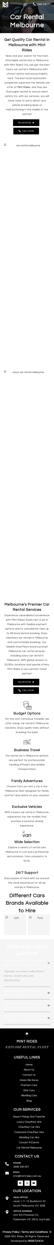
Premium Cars (29, 1085)
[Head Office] (8, 1199)
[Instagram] (27, 1183)
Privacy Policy (11, 1232)
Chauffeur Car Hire (29, 1127)
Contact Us (29, 1075)
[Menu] (25, 4)
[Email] (8, 1173)
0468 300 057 (21, 1167)
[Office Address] (8, 1212)
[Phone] (8, 1164)
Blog (29, 1100)
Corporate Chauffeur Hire (29, 1132)
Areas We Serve (29, 1080)
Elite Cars (29, 1090)
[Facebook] (20, 1183)
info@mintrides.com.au (27, 1176)
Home (29, 1064)
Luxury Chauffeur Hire (29, 1122)
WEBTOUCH (35, 1241)
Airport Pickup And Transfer (29, 1116)
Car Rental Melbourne (29, 1147)
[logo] (5, 4)
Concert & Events (29, 1142)
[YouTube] (33, 1183)
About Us (29, 1069)
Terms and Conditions (35, 1232)
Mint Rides (23, 87)
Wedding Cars (29, 1095)
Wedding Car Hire (29, 1137)
